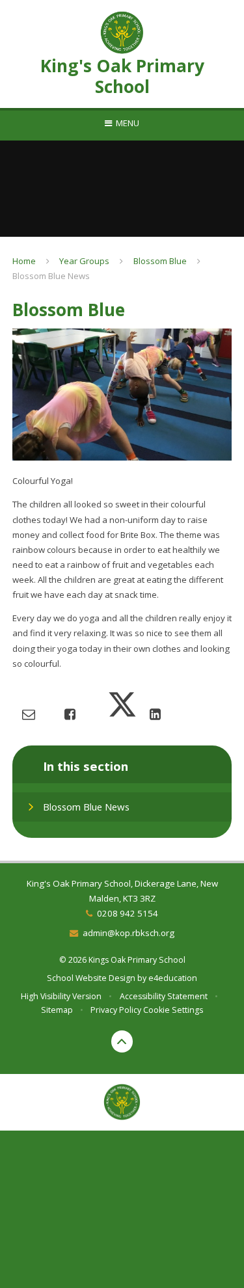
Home (24, 261)
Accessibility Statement (164, 996)
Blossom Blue (160, 261)
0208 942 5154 (127, 913)
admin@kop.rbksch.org (128, 933)
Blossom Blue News (51, 276)
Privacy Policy (115, 1009)
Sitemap (57, 1009)
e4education (172, 978)
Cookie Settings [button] (173, 1009)
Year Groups (84, 261)
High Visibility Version (61, 996)
